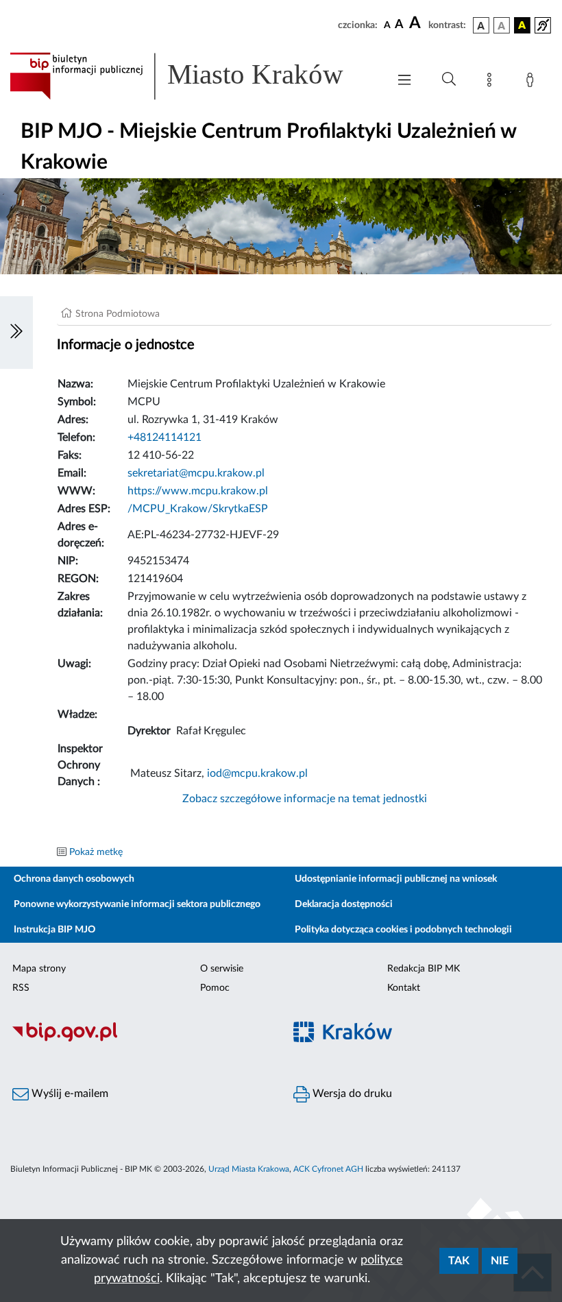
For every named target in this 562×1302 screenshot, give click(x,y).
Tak (458, 1260)
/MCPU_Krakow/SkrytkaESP (197, 508)
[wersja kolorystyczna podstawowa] (481, 25)
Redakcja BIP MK (423, 969)
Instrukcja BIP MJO (54, 930)
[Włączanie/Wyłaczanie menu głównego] (404, 81)
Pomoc (215, 988)
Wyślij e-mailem (68, 1093)
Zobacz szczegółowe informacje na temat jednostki (304, 798)
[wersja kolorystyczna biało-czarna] (502, 25)
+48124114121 (164, 437)
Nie (500, 1260)
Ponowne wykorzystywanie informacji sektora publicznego (137, 904)
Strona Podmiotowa (117, 314)
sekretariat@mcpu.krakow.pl (196, 473)
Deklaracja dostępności (344, 904)
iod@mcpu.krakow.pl (257, 773)
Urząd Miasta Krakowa (248, 1169)
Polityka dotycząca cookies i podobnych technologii (403, 930)
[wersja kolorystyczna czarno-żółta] (522, 25)
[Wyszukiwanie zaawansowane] (449, 79)
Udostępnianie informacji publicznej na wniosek (396, 879)
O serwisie (221, 969)
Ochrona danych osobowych (74, 879)
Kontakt (403, 988)
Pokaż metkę (96, 852)
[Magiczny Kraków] (421, 1040)
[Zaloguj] (532, 82)
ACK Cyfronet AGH (328, 1169)
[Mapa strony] (492, 82)
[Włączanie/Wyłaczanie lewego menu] (16, 332)
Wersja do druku (351, 1093)
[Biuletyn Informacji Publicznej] (140, 1040)
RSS (20, 988)
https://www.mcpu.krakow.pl (197, 490)
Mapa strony (39, 969)
